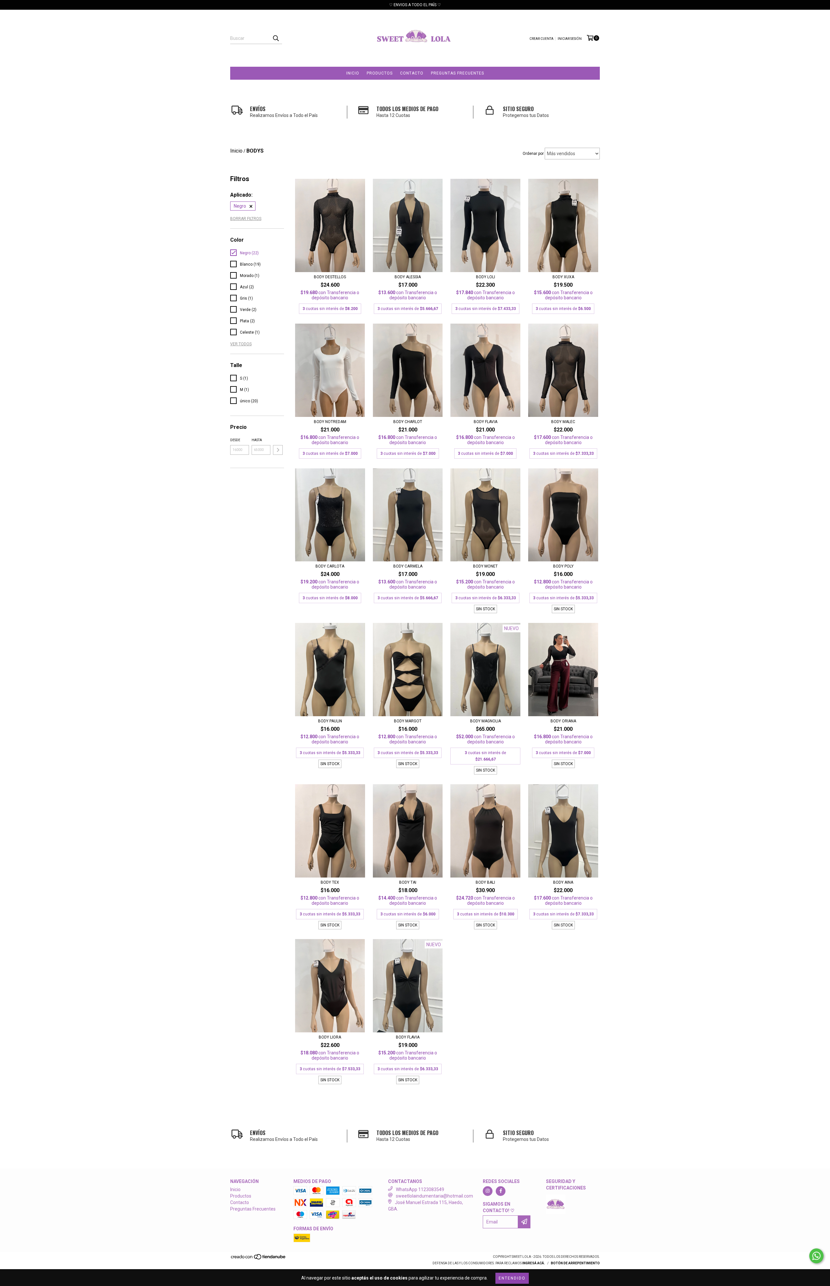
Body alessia (408, 277)
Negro (240, 206)
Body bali (485, 882)
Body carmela (407, 566)
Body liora (330, 1037)
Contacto (411, 73)
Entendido (512, 1278)
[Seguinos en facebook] (500, 1191)
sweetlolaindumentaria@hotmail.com (434, 1196)
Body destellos (330, 277)
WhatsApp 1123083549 (420, 1189)
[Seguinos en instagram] (487, 1191)
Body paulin (330, 721)
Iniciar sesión (570, 38)
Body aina (563, 882)
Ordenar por (533, 153)
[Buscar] (275, 38)
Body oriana (563, 721)
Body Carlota (329, 566)
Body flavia (485, 421)
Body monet (485, 566)
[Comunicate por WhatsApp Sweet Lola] (816, 1255)
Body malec (563, 421)
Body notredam (330, 421)
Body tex (330, 882)
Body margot (407, 721)
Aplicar (278, 450)
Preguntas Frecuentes (457, 73)
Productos (380, 73)
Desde (235, 440)
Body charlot (407, 421)
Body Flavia (408, 1037)
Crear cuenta (541, 38)
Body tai (407, 882)
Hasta (257, 440)
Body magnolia (485, 721)
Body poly (563, 566)
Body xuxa (563, 277)
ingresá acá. (533, 1263)
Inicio (352, 73)
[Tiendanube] (258, 1258)
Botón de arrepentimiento (575, 1263)
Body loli (485, 277)
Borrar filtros (245, 218)
